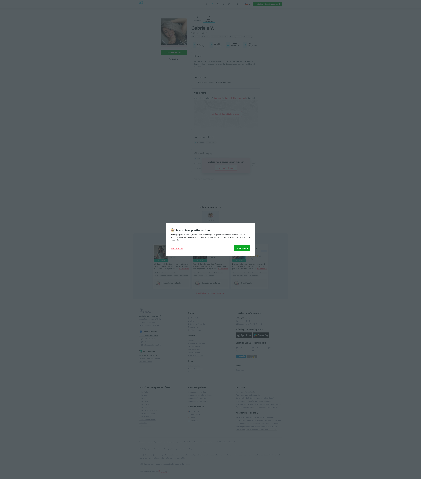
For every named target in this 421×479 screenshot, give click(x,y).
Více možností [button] (177, 248)
